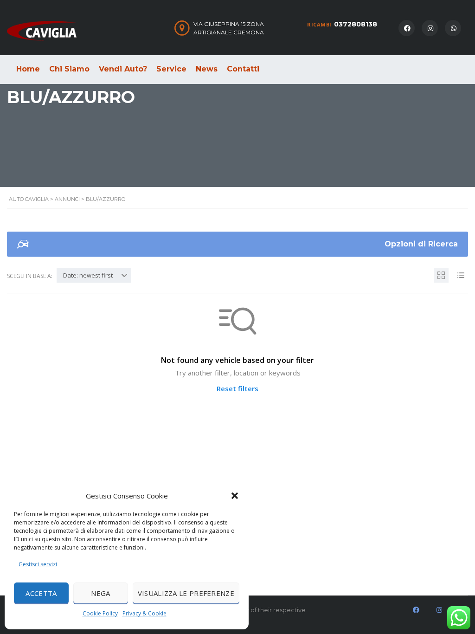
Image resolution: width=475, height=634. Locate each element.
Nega (100, 593)
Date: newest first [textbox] (88, 275)
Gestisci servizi (38, 564)
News (207, 69)
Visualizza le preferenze (186, 593)
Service (171, 69)
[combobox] (94, 275)
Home (28, 69)
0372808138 (355, 24)
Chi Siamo (69, 69)
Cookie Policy (100, 613)
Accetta (41, 593)
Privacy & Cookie (144, 613)
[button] (234, 495)
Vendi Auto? (123, 69)
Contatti (243, 69)
